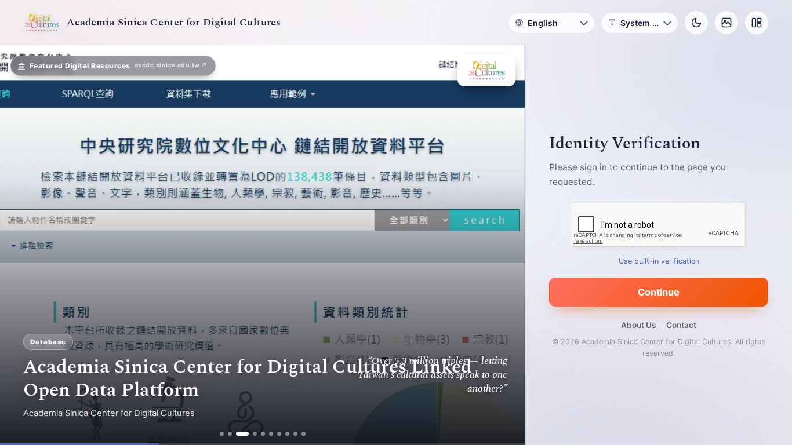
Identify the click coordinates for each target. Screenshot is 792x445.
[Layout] (756, 22)
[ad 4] (255, 434)
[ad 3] (242, 434)
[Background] (726, 22)
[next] (504, 245)
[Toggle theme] (696, 22)
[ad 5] (263, 434)
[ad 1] (222, 434)
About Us (638, 325)
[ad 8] (287, 434)
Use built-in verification (659, 261)
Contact (681, 325)
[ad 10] (303, 434)
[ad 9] (295, 434)
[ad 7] (279, 434)
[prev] (21, 245)
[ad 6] (271, 434)
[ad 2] (230, 434)
